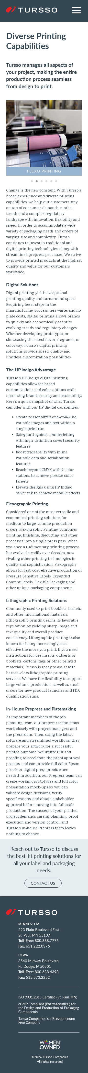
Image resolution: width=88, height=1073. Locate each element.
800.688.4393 (47, 971)
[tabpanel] (44, 138)
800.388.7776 (47, 940)
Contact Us (43, 883)
